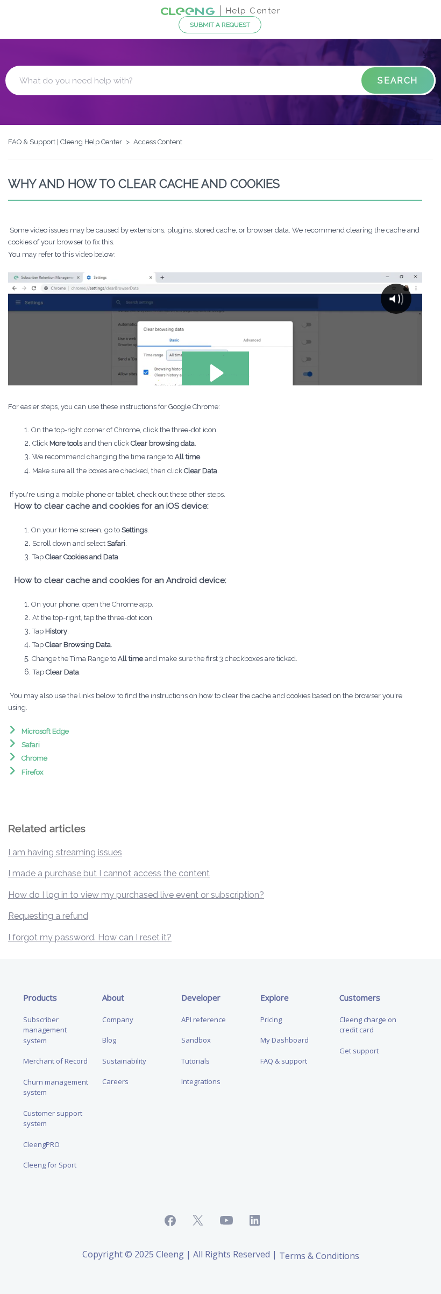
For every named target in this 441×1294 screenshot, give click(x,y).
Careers (115, 1081)
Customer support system (52, 1118)
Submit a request (220, 25)
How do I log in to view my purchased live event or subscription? (136, 895)
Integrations (200, 1081)
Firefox (33, 772)
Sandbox (196, 1040)
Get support (359, 1051)
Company (117, 1019)
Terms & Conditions (319, 1256)
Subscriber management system (45, 1030)
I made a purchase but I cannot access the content (109, 873)
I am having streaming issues (65, 852)
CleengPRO (41, 1144)
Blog (109, 1040)
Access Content (157, 142)
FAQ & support (283, 1061)
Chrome (34, 758)
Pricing (271, 1019)
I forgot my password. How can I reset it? (90, 937)
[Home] (188, 10)
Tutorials (195, 1061)
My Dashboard (284, 1040)
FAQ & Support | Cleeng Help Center (65, 142)
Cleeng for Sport (49, 1165)
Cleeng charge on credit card (367, 1025)
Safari (31, 745)
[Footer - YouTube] (235, 1220)
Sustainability (124, 1061)
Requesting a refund (48, 916)
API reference (203, 1019)
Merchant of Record (55, 1061)
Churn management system (55, 1087)
